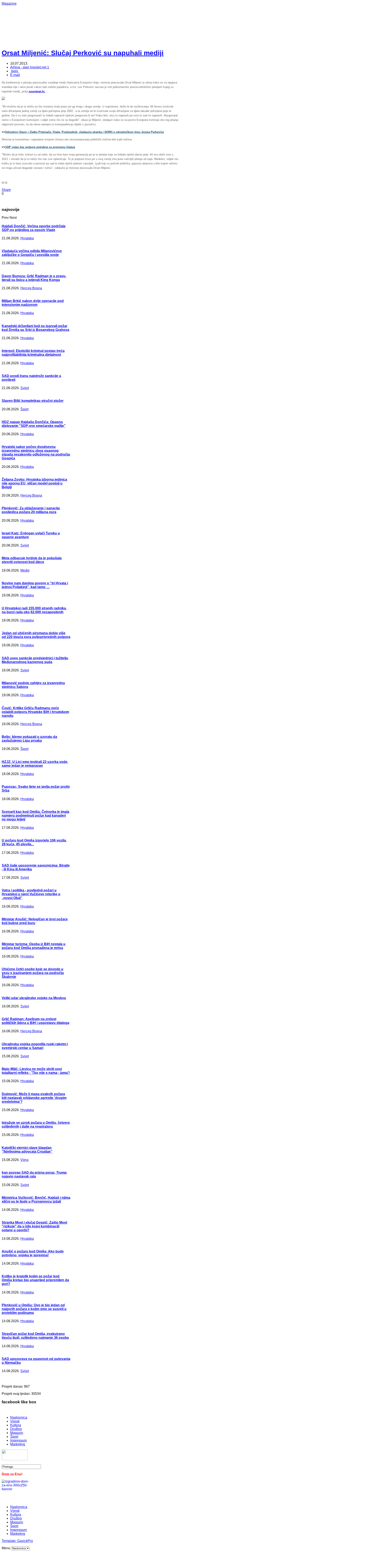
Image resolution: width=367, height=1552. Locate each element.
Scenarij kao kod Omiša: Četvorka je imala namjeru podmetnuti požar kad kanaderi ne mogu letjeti (35, 815)
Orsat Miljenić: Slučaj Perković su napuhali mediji (83, 53)
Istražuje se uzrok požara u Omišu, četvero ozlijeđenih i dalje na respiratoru (36, 1124)
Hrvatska (27, 238)
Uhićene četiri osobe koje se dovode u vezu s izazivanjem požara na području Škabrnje (33, 973)
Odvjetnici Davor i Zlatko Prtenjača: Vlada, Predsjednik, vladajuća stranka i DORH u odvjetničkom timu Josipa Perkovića (84, 132)
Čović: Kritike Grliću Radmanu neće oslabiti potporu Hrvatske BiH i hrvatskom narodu (35, 711)
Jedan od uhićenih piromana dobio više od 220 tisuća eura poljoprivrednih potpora (36, 635)
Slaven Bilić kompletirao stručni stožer (33, 400)
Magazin (16, 1433)
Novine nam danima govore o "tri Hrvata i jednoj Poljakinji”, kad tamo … (35, 585)
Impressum (18, 1440)
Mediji (25, 570)
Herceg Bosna (31, 288)
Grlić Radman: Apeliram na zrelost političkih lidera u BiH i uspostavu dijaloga (35, 1021)
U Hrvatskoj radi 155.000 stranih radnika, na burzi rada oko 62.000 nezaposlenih (34, 610)
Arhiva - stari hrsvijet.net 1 (29, 67)
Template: (9, 1541)
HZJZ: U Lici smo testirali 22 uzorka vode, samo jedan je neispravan (35, 763)
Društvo (16, 1429)
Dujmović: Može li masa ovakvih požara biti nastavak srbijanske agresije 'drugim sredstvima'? (34, 1097)
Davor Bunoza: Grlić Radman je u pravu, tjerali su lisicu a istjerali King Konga (34, 278)
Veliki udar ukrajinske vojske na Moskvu (34, 998)
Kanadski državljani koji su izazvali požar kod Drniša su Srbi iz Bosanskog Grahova (35, 328)
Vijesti (15, 1421)
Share (6, 190)
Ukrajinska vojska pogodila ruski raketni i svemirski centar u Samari (35, 1046)
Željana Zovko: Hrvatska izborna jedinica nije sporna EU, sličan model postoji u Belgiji (34, 483)
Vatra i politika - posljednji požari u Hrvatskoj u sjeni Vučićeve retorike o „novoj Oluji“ (31, 894)
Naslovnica (18, 1417)
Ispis (14, 71)
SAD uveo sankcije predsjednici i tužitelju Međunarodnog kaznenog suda (35, 660)
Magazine (9, 3)
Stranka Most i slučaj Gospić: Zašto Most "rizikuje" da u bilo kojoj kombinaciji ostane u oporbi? (34, 1226)
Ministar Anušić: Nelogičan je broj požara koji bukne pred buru (35, 921)
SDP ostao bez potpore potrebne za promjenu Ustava (40, 147)
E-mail (15, 75)
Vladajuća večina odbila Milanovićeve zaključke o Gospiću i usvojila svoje (32, 253)
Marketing (17, 1444)
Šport (24, 409)
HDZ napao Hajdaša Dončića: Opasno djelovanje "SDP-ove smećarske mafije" (34, 424)
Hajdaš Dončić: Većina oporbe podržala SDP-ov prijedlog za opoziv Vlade (33, 228)
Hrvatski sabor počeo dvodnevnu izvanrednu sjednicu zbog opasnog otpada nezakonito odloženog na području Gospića (36, 452)
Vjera (24, 1160)
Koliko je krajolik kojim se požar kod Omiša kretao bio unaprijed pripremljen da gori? (35, 1280)
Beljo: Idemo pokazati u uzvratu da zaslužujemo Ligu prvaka (29, 738)
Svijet (24, 388)
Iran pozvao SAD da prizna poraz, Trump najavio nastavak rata (34, 1174)
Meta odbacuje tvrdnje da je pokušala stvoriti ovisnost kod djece (32, 560)
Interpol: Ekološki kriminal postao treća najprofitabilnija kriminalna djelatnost (33, 352)
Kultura (15, 1425)
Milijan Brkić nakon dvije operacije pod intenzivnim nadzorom (33, 302)
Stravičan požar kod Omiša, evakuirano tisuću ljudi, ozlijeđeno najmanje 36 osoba (35, 1335)
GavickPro (25, 1541)
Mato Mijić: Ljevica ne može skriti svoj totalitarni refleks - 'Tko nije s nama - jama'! (36, 1071)
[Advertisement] (139, 15)
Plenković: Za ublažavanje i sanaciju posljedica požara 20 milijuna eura (31, 510)
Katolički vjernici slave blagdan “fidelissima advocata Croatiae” (27, 1149)
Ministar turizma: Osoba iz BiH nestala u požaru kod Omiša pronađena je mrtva (33, 946)
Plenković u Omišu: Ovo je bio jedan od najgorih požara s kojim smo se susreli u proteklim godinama (34, 1309)
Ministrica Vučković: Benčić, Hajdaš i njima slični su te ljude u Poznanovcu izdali (36, 1199)
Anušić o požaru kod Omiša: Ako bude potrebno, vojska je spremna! (33, 1253)
